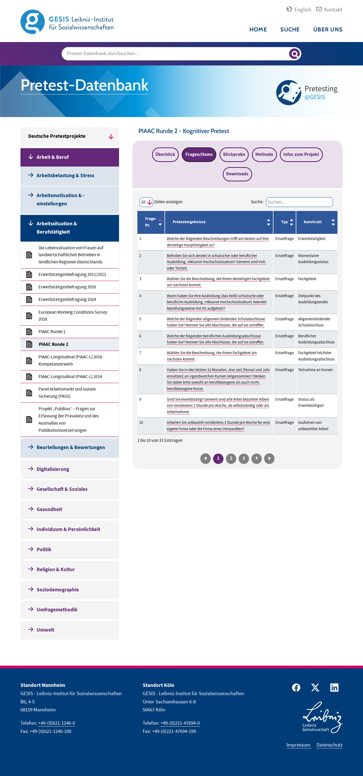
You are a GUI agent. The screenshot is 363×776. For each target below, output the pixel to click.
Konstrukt (313, 222)
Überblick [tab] (165, 154)
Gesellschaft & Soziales (62, 489)
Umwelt (45, 630)
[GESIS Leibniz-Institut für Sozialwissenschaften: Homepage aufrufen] (66, 21)
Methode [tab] (264, 154)
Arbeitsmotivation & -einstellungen (61, 200)
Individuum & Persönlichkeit (68, 529)
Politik (44, 549)
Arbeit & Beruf (53, 157)
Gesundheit (49, 509)
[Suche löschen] (282, 54)
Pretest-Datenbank (84, 84)
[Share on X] (314, 689)
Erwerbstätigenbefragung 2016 (67, 287)
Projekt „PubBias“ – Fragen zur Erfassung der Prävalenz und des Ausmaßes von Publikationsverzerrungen (69, 419)
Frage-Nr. (151, 222)
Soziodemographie (58, 590)
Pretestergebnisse (189, 222)
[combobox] (182, 53)
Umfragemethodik (57, 609)
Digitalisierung (53, 469)
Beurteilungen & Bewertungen (71, 447)
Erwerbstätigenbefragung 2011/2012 (72, 274)
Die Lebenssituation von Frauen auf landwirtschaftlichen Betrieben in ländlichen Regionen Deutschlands (71, 255)
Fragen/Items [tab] (199, 154)
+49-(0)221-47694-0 (180, 723)
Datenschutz (329, 745)
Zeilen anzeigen (167, 202)
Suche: (257, 202)
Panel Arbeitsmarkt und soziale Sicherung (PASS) (67, 392)
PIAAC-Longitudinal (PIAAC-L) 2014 (70, 377)
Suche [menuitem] (290, 29)
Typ (284, 222)
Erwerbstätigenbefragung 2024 (67, 299)
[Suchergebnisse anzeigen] (294, 53)
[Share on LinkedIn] (333, 689)
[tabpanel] (237, 329)
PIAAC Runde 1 (52, 332)
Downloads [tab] (237, 174)
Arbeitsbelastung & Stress (65, 175)
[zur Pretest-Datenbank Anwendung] (308, 92)
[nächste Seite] (269, 458)
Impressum (298, 745)
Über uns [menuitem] (328, 29)
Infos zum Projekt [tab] (301, 154)
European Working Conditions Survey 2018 (73, 315)
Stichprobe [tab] (234, 154)
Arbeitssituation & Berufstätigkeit (57, 228)
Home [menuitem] (258, 29)
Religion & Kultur (56, 569)
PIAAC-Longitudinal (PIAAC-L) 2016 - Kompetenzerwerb (71, 360)
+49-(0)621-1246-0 (56, 723)
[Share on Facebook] (295, 689)
